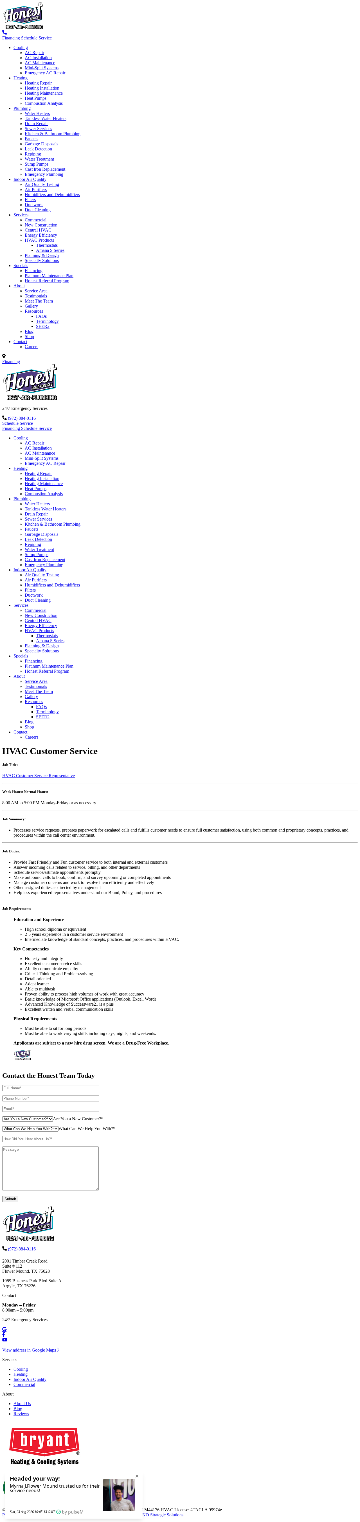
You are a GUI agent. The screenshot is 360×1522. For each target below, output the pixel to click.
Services (21, 214)
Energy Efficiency (41, 235)
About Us (22, 1403)
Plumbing (22, 108)
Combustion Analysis (44, 103)
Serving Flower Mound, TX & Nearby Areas (47, 356)
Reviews (21, 1413)
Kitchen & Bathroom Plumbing (52, 133)
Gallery (31, 306)
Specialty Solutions (42, 260)
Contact (20, 341)
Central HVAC (38, 230)
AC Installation (38, 57)
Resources (34, 311)
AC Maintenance (40, 62)
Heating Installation (42, 88)
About (19, 285)
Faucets (31, 138)
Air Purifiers (36, 189)
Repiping (33, 154)
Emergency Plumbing (44, 174)
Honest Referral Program (47, 280)
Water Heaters (37, 113)
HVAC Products (39, 240)
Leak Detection (38, 148)
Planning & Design (42, 255)
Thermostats (47, 245)
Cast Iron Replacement (45, 169)
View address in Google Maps (29, 1350)
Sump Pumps (36, 164)
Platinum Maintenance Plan (49, 275)
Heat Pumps (35, 98)
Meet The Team (39, 301)
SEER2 (43, 326)
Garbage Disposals (41, 143)
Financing (33, 270)
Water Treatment (39, 159)
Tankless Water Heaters (45, 118)
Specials (21, 265)
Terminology (47, 321)
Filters (30, 199)
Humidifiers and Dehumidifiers (52, 194)
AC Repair (34, 52)
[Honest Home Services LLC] (24, 27)
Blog (29, 331)
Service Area (36, 290)
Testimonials (36, 296)
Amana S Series (50, 250)
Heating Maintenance (44, 93)
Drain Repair (36, 123)
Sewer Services (38, 128)
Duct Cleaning (38, 209)
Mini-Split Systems (41, 67)
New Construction (41, 225)
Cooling (21, 47)
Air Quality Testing (42, 184)
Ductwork (34, 204)
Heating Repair (38, 83)
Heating (21, 77)
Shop (29, 336)
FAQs (41, 316)
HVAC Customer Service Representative (38, 775)
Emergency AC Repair (45, 72)
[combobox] (78, 1118)
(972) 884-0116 (22, 418)
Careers (31, 346)
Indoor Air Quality (30, 179)
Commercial (35, 219)
